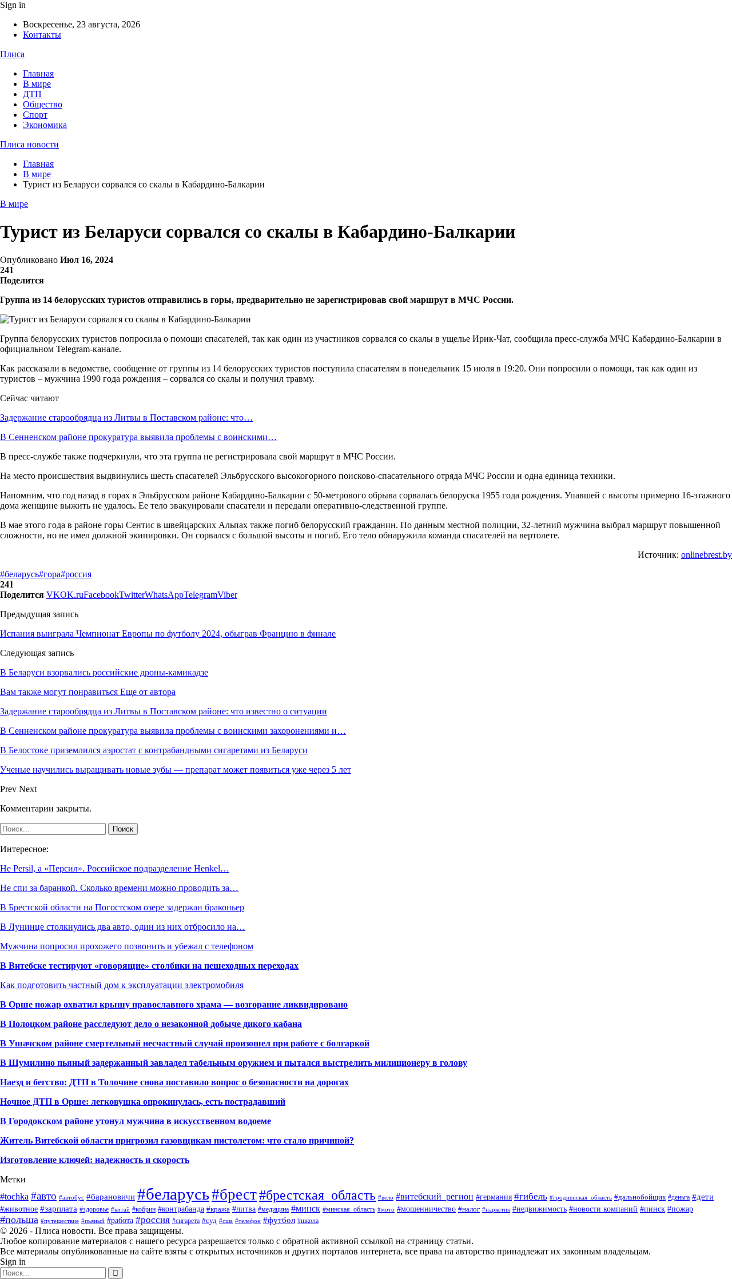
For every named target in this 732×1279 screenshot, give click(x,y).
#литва (244, 1208)
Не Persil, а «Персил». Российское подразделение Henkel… (114, 868)
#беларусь (19, 574)
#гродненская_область (581, 1197)
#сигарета (186, 1221)
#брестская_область (317, 1194)
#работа (120, 1220)
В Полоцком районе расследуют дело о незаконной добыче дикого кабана (151, 1024)
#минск (305, 1208)
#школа (308, 1221)
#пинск (652, 1209)
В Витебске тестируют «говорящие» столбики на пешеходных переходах (149, 965)
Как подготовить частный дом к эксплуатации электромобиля (122, 985)
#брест (234, 1194)
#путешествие (60, 1220)
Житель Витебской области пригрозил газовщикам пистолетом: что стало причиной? (177, 1140)
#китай (120, 1209)
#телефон (248, 1221)
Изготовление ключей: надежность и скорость (94, 1160)
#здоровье (94, 1209)
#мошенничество (426, 1208)
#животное (19, 1208)
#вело (385, 1197)
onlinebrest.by (706, 554)
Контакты (42, 34)
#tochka (14, 1196)
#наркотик (496, 1209)
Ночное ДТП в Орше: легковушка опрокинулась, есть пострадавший (142, 1101)
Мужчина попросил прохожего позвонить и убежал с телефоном (126, 946)
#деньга (679, 1197)
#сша (226, 1220)
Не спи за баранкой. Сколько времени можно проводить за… (119, 888)
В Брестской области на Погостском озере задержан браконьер (122, 907)
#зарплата (58, 1208)
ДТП (32, 94)
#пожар (680, 1209)
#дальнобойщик (640, 1197)
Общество (42, 104)
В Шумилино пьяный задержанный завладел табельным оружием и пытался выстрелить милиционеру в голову (233, 1063)
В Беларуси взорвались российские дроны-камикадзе (104, 672)
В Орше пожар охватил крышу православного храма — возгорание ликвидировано (174, 1004)
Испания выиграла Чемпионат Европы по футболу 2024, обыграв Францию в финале (168, 633)
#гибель (530, 1196)
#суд (209, 1220)
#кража (218, 1209)
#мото (386, 1209)
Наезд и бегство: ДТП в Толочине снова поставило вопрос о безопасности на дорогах (174, 1082)
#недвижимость (539, 1209)
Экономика (45, 125)
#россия (76, 574)
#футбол (279, 1220)
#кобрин (144, 1209)
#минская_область (349, 1209)
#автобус (71, 1197)
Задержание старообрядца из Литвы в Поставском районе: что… (126, 417)
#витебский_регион (435, 1196)
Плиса (12, 54)
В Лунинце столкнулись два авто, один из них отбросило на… (122, 927)
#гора (50, 574)
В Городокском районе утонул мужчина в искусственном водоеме (135, 1121)
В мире (37, 84)
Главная (38, 73)
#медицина (273, 1209)
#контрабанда (181, 1208)
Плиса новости (29, 144)
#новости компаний (603, 1209)
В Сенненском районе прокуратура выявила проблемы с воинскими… (138, 437)
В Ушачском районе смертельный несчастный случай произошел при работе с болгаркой (184, 1043)
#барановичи (110, 1196)
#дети (703, 1196)
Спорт (35, 114)
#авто (44, 1196)
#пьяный (93, 1220)
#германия (494, 1197)
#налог (469, 1209)
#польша (19, 1219)
